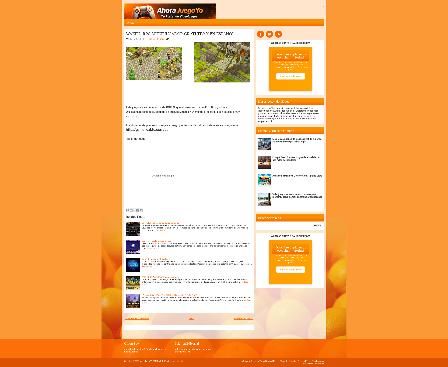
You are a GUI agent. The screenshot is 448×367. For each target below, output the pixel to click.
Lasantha (292, 361)
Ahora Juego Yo (146, 361)
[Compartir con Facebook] (137, 210)
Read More (161, 230)
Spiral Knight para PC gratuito (156, 259)
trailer (162, 39)
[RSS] (278, 37)
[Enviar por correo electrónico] (127, 210)
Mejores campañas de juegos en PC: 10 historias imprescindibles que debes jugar (296, 140)
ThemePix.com (266, 361)
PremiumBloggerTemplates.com (311, 361)
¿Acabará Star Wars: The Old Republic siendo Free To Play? (169, 295)
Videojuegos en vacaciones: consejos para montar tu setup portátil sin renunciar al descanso (297, 195)
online (152, 39)
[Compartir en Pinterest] (141, 210)
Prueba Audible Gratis (291, 76)
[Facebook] (260, 37)
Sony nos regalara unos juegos (156, 241)
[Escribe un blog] (131, 210)
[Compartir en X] (134, 210)
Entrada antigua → (243, 318)
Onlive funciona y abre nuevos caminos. (160, 223)
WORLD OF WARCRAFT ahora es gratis (160, 277)
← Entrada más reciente (137, 318)
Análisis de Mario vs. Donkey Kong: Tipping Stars (297, 175)
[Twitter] (269, 37)
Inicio (131, 22)
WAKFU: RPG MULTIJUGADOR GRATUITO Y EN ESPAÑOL (180, 34)
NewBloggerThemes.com (313, 363)
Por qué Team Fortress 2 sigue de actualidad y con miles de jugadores (295, 158)
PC (157, 39)
